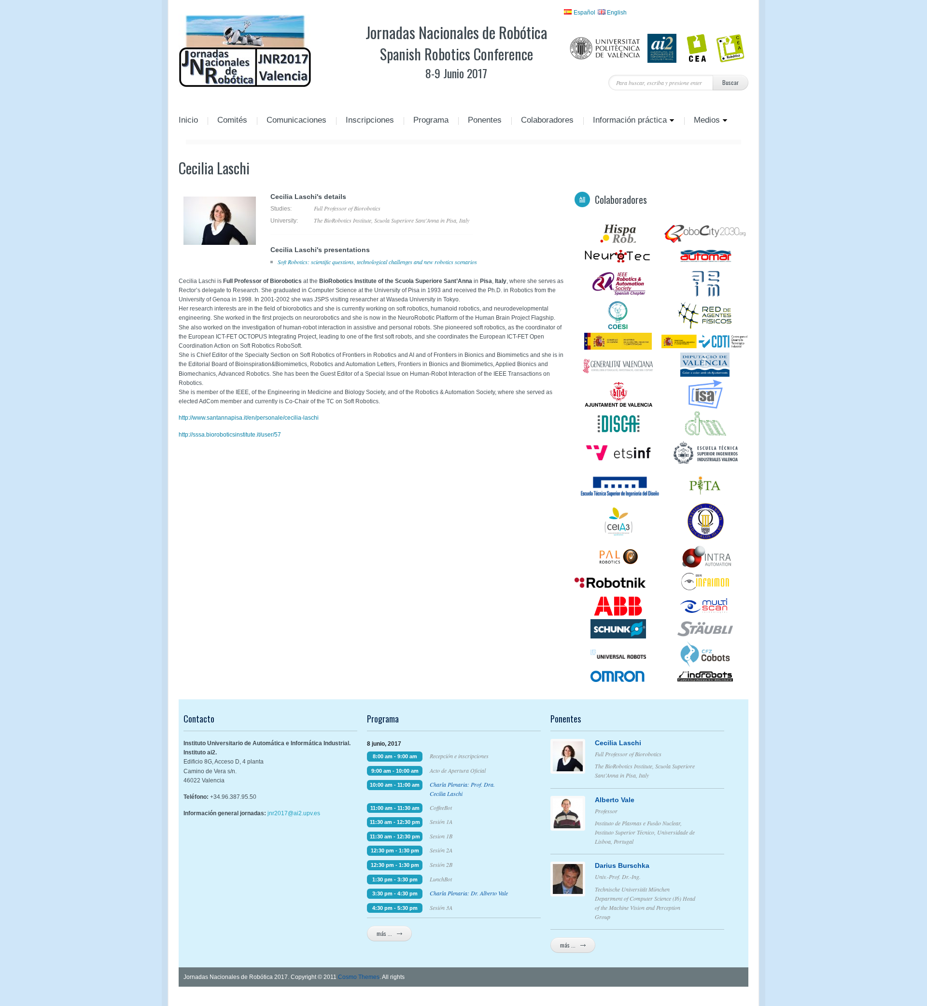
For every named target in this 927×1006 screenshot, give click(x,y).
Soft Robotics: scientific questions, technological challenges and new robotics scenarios (377, 262)
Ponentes (485, 121)
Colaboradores (547, 121)
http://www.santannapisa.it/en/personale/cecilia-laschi (249, 417)
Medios (702, 121)
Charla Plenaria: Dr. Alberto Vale (469, 893)
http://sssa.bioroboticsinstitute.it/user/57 (230, 434)
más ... (384, 933)
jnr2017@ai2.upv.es (293, 813)
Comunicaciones (296, 121)
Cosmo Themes (358, 977)
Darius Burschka (622, 865)
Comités (232, 121)
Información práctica (625, 121)
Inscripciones (370, 121)
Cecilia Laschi (618, 743)
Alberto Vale (614, 800)
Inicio (188, 121)
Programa (431, 121)
